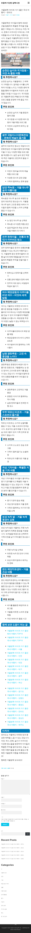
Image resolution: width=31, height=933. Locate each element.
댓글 (2, 778)
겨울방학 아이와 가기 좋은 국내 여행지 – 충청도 (12, 855)
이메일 (3, 803)
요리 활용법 (4, 894)
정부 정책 (3, 905)
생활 (8, 768)
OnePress (24, 927)
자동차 (2, 902)
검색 (2, 831)
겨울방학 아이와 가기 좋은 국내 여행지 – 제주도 (12, 844)
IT (1, 869)
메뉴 (28, 2)
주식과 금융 (4, 909)
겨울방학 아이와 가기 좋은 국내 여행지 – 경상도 (12, 847)
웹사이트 (3, 810)
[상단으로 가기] (15, 924)
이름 (2, 797)
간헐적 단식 (4, 872)
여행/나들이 (4, 768)
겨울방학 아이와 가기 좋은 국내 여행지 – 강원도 (12, 858)
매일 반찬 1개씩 (5, 883)
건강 (2, 876)
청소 (2, 912)
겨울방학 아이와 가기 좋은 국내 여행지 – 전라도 (12, 851)
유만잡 (17, 15)
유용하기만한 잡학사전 (10, 3)
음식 (2, 898)
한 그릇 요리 (4, 916)
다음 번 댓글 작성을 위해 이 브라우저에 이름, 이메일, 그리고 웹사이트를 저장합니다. (15, 819)
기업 (2, 880)
